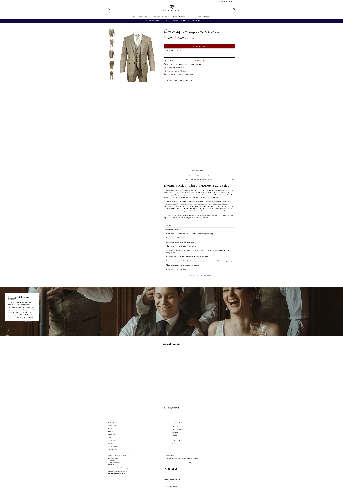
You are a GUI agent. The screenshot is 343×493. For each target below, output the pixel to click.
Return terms (112, 440)
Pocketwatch (112, 434)
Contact (197, 17)
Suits (133, 17)
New (175, 17)
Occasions (166, 17)
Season (182, 17)
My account (207, 17)
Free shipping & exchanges (199, 179)
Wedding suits (112, 425)
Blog (109, 437)
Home (165, 29)
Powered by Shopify (171, 486)
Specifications (199, 170)
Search (110, 428)
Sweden (174, 435)
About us (110, 443)
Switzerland (176, 441)
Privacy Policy (112, 446)
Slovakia (175, 450)
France (174, 438)
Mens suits (111, 422)
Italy (173, 447)
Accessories (155, 17)
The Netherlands (177, 429)
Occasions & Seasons (199, 175)
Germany (175, 426)
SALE (190, 17)
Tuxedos (110, 431)
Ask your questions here (199, 276)
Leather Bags (142, 17)
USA (173, 444)
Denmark (175, 432)
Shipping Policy (113, 449)
